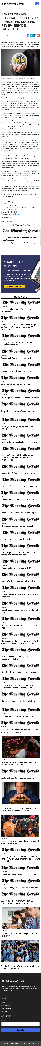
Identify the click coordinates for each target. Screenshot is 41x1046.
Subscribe (20, 1030)
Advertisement (6, 1008)
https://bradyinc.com (26, 98)
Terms (3, 1003)
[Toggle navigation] (37, 3)
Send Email (8, 204)
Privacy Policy (5, 1005)
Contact (4, 1011)
